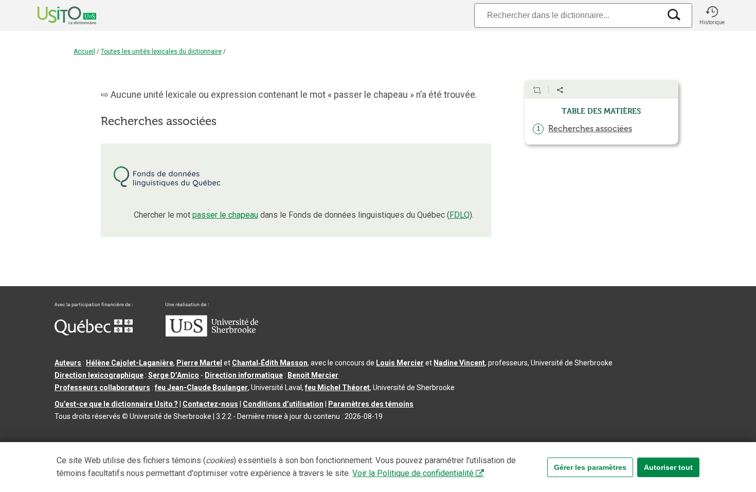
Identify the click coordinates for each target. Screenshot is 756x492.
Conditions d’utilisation (283, 404)
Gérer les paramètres (590, 467)
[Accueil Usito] (55, 15)
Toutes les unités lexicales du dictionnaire (161, 51)
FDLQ (459, 215)
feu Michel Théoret (337, 387)
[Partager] (560, 90)
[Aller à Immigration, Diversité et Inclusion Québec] (94, 333)
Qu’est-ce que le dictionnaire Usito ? (116, 404)
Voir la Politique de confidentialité (413, 473)
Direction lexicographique (99, 375)
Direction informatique (244, 375)
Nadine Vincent (459, 363)
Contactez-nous (210, 404)
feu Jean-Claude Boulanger (201, 387)
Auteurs (68, 363)
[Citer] (537, 90)
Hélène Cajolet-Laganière (129, 363)
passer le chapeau (225, 215)
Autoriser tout (668, 467)
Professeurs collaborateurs (102, 387)
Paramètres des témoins (370, 404)
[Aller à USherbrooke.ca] (212, 334)
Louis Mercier (400, 363)
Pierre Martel (199, 363)
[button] (711, 15)
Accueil (84, 51)
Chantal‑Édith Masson (270, 363)
